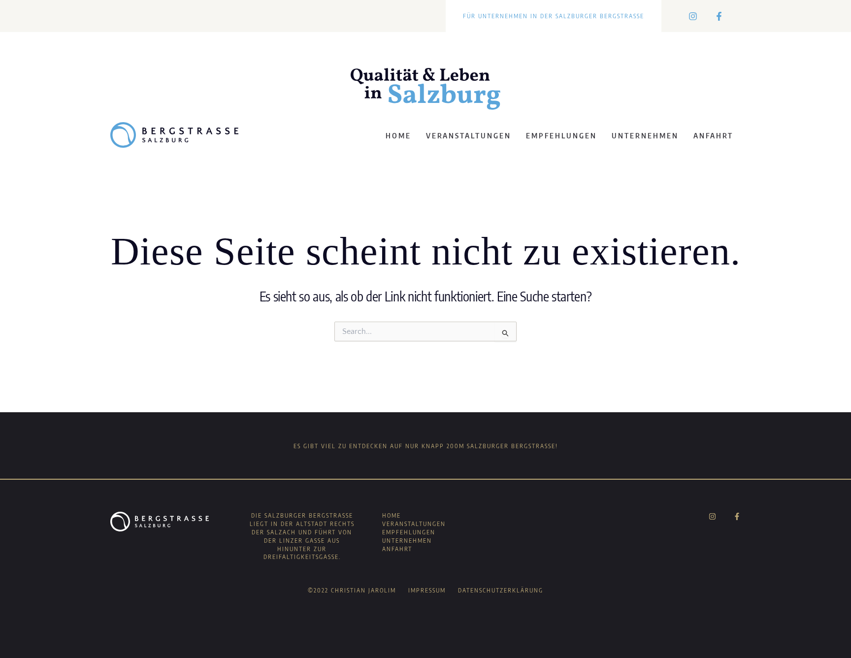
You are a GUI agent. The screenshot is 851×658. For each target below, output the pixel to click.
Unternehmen (645, 135)
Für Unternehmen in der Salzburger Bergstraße (553, 16)
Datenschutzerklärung (500, 590)
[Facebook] (719, 16)
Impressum (427, 590)
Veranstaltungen (468, 135)
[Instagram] (692, 16)
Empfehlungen (561, 135)
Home (398, 135)
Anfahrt (713, 135)
